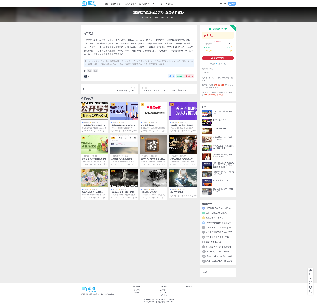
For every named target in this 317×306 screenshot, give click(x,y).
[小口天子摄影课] (183, 178)
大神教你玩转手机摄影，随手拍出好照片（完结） (153, 160)
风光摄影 (125, 156)
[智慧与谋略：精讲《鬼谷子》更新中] (207, 139)
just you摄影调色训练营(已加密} (220, 213)
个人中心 (137, 290)
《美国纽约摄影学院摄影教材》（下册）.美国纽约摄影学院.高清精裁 (223, 165)
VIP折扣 (219, 42)
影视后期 (143, 3)
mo (89, 76)
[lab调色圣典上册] (207, 131)
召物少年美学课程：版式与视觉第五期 (223, 261)
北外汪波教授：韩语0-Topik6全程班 (221, 227)
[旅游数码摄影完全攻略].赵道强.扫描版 (223, 172)
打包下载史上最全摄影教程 (217, 237)
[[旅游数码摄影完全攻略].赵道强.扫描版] (207, 174)
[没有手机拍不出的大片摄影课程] (183, 111)
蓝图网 (158, 299)
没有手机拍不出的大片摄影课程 (182, 126)
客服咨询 (163, 292)
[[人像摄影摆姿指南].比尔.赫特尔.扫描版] (207, 156)
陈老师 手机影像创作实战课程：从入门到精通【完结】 (230, 232)
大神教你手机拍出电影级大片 (123, 125)
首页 (106, 3)
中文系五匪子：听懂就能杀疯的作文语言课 (223, 147)
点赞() (190, 76)
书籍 (160, 3)
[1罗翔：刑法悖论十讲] (207, 122)
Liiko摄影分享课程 (149, 192)
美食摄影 (94, 156)
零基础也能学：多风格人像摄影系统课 (223, 256)
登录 (233, 4)
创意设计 (86, 189)
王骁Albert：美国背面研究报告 (223, 112)
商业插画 (94, 189)
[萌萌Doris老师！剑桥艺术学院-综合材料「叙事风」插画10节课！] (94, 178)
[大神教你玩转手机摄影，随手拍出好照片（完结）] (153, 144)
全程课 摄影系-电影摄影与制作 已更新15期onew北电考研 (94, 126)
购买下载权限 (219, 58)
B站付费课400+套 (213, 242)
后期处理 (183, 156)
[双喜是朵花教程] (153, 111)
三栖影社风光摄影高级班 (121, 159)
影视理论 (86, 123)
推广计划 (163, 295)
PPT (154, 3)
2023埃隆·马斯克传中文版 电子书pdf (222, 208)
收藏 (181, 76)
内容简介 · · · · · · (209, 272)
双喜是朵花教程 (147, 125)
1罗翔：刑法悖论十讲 (221, 120)
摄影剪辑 (86, 156)
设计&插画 (115, 3)
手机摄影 (175, 123)
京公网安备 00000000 (165, 302)
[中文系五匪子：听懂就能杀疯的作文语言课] (207, 148)
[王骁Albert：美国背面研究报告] (207, 113)
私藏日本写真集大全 (214, 217)
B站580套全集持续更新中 (217, 251)
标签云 (136, 292)
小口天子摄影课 (176, 192)
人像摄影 (145, 123)
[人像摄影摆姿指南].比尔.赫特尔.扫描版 (223, 155)
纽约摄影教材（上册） (221, 180)
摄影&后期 (130, 3)
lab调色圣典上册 (219, 128)
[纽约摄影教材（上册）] (207, 182)
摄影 (95, 71)
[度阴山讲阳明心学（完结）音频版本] (207, 191)
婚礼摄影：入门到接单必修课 (218, 246)
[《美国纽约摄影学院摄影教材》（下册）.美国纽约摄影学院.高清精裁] (207, 165)
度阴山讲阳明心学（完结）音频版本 (223, 190)
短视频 (123, 123)
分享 (172, 76)
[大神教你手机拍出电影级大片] (124, 111)
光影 (89, 71)
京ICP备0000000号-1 (151, 302)
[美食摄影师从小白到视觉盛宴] (94, 144)
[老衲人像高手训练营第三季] (183, 144)
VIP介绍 (163, 290)
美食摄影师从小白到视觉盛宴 (94, 159)
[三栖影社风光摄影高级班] (124, 144)
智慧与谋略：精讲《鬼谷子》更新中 (222, 138)
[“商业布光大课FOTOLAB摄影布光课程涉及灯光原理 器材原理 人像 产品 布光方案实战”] (124, 178)
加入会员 (172, 3)
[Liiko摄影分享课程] (153, 178)
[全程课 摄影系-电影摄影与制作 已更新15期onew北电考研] (94, 111)
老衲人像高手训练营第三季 (181, 159)
